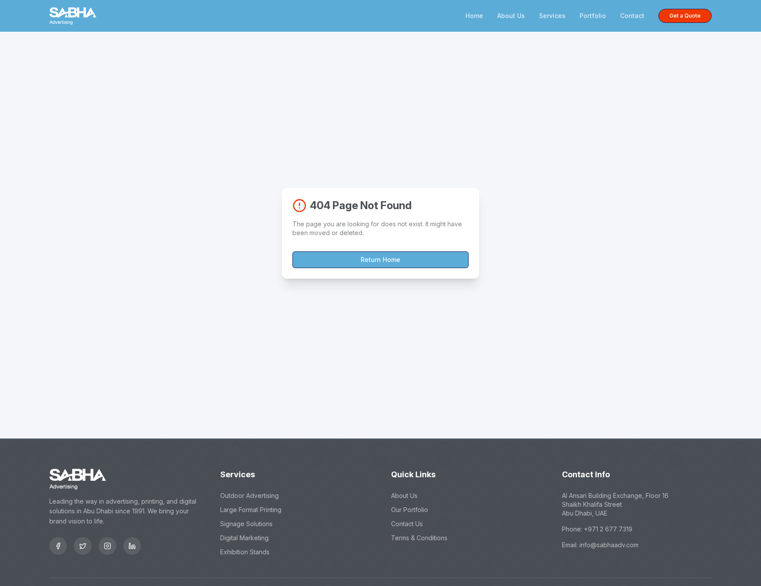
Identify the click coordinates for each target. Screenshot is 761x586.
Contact (632, 15)
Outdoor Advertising (249, 495)
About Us (511, 15)
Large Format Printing (250, 509)
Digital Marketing (244, 538)
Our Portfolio (409, 509)
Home (474, 15)
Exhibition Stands (245, 552)
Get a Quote (685, 15)
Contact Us (407, 523)
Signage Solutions (246, 523)
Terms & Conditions (419, 538)
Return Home (380, 259)
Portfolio (593, 15)
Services (552, 15)
